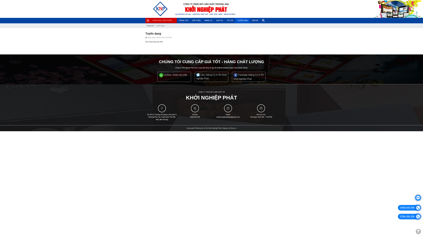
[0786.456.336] (418, 216)
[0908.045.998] (418, 207)
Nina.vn (234, 128)
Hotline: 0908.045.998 (175, 75)
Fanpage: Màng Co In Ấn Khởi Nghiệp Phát (249, 76)
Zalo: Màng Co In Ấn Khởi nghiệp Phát (211, 76)
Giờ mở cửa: (261, 115)
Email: (228, 115)
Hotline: (195, 115)
